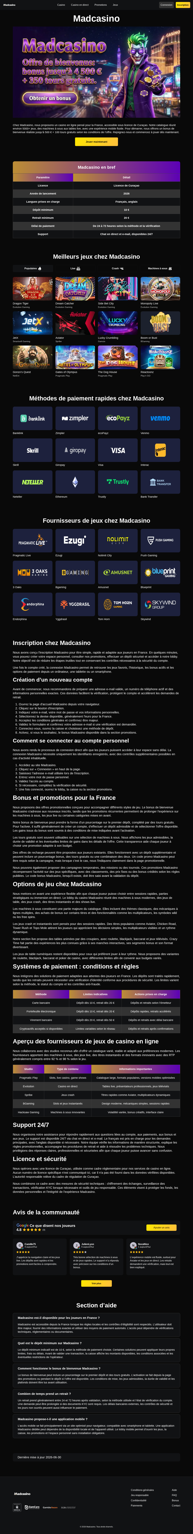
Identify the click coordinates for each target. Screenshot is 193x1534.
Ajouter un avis (161, 1227)
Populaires (30, 268)
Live (73, 268)
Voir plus (96, 1283)
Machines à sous (157, 268)
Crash (115, 268)
